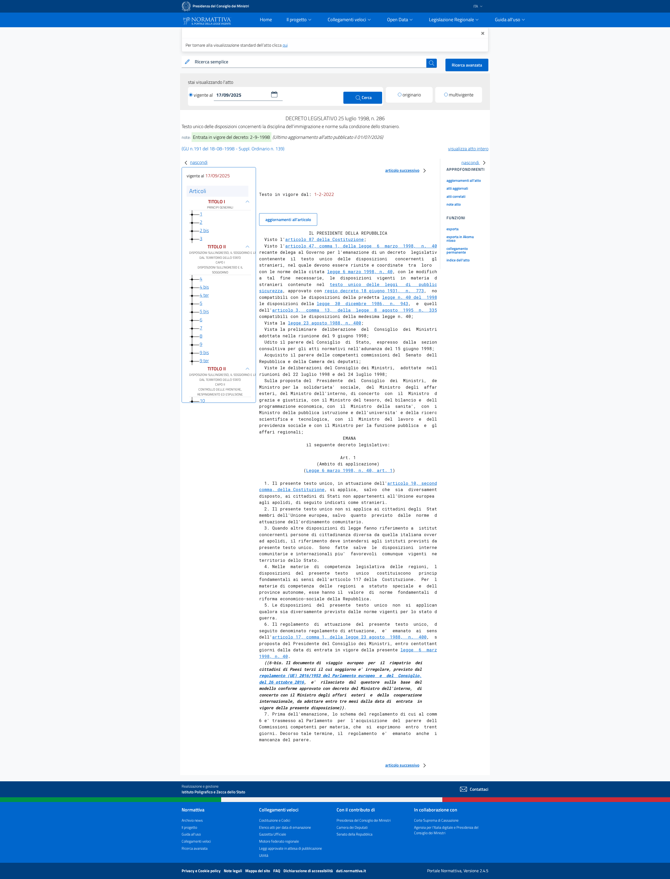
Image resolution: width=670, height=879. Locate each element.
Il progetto (189, 827)
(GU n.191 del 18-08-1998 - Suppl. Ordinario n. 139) (233, 148)
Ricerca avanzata (467, 65)
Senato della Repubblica (354, 834)
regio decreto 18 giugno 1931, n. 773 (374, 290)
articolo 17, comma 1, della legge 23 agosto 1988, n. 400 (349, 637)
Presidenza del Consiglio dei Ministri (364, 820)
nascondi (199, 162)
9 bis (204, 352)
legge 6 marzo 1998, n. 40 (360, 271)
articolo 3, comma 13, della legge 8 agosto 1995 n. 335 (354, 310)
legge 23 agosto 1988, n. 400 (324, 323)
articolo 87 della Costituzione (324, 239)
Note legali (233, 871)
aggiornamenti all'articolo (288, 219)
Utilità (263, 855)
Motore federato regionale (279, 841)
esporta (452, 229)
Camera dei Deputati (352, 827)
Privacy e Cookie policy (201, 871)
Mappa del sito (258, 871)
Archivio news (192, 820)
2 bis (204, 230)
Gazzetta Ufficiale (272, 834)
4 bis (204, 286)
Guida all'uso (191, 834)
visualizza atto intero (468, 148)
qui (285, 45)
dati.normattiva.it (351, 871)
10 (202, 400)
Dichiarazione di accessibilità (308, 871)
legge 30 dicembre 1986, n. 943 (362, 303)
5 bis (204, 311)
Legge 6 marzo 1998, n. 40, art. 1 (349, 470)
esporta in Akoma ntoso (460, 238)
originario (412, 94)
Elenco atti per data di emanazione (285, 827)
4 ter (204, 295)
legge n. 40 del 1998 (409, 297)
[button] (274, 94)
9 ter (204, 360)
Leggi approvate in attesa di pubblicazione (290, 848)
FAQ (277, 871)
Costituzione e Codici (274, 820)
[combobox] (309, 62)
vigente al (204, 94)
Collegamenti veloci (196, 841)
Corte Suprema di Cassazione (436, 820)
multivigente (461, 94)
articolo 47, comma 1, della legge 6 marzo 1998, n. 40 (361, 246)
